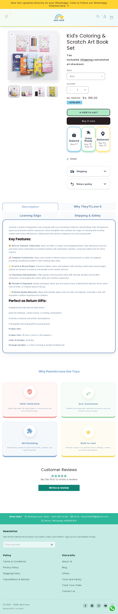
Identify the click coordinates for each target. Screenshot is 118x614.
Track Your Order (72, 585)
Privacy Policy (11, 567)
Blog (64, 567)
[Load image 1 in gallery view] (14, 91)
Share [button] (73, 158)
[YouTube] (105, 605)
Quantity (71, 83)
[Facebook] (85, 605)
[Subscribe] (51, 545)
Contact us (68, 591)
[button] (6, 16)
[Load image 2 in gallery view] (26, 91)
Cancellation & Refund (16, 579)
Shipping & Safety (88, 215)
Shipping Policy (11, 573)
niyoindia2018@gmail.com (95, 516)
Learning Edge (30, 215)
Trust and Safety (72, 579)
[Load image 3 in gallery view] (39, 91)
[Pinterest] (92, 605)
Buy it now (88, 121)
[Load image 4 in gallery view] (52, 91)
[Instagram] (98, 605)
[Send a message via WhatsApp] (112, 608)
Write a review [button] (59, 488)
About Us (67, 561)
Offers (66, 573)
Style (69, 70)
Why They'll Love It (88, 206)
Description (30, 206)
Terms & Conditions (14, 561)
